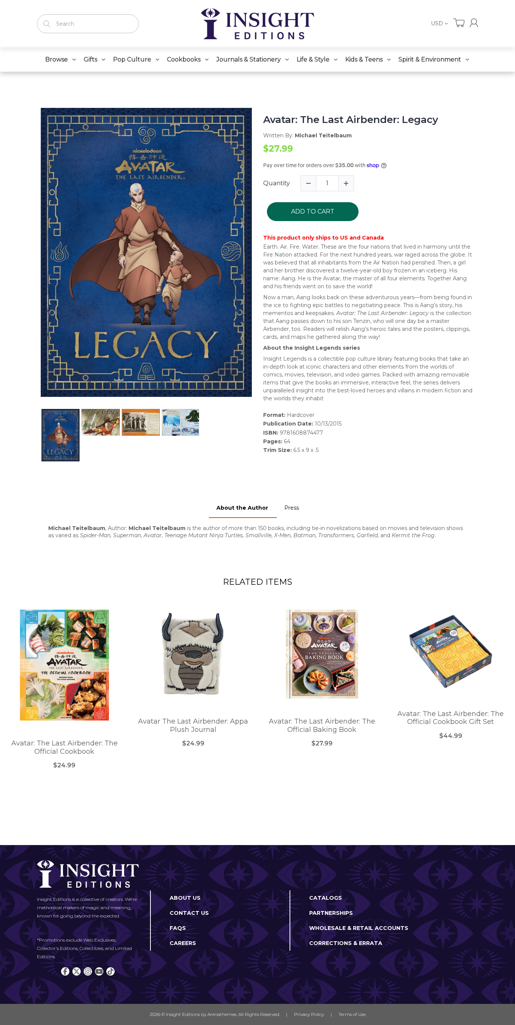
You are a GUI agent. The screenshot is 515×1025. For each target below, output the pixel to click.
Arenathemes (221, 1014)
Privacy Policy (309, 1014)
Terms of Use (352, 1014)
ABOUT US (185, 897)
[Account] (474, 22)
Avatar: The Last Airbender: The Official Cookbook (64, 747)
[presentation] (34, 435)
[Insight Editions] (257, 23)
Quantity (276, 183)
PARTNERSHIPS (331, 913)
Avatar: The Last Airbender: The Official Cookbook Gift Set (450, 718)
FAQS (178, 928)
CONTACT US (189, 913)
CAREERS (183, 943)
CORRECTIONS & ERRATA (345, 943)
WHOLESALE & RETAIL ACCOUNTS (358, 928)
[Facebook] (65, 971)
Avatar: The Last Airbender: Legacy (350, 120)
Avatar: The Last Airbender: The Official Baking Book (322, 726)
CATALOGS (325, 897)
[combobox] (87, 24)
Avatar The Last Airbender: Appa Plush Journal (193, 726)
